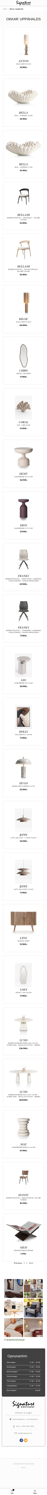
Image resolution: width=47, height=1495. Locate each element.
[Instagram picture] (13, 1288)
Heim (5, 9)
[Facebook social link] (21, 1440)
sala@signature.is (25, 1433)
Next (31, 1263)
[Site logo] (23, 3)
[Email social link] (25, 1440)
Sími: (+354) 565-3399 (25, 1426)
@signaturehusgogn (16, 1339)
